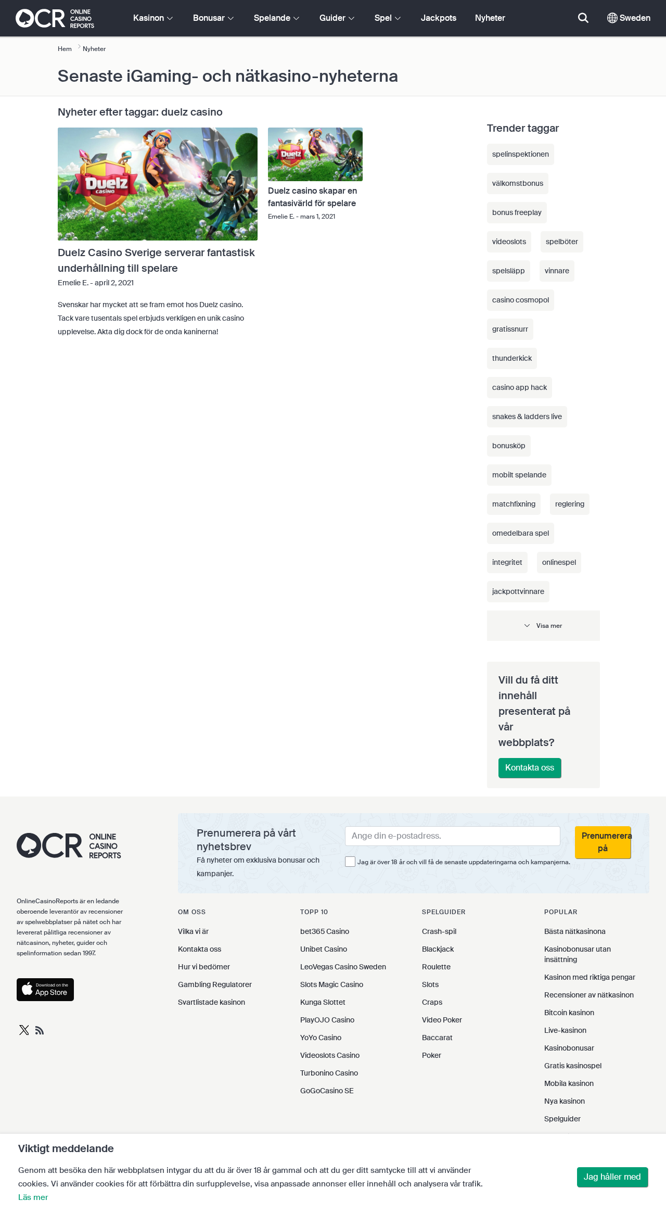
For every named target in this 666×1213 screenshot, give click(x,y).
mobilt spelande (519, 474)
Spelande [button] (273, 17)
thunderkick (512, 358)
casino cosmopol (520, 300)
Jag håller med (612, 1176)
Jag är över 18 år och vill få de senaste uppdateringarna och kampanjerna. (463, 862)
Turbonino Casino (329, 1073)
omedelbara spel (520, 533)
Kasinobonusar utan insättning (577, 954)
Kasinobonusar (569, 1048)
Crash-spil (439, 931)
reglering (569, 504)
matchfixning (513, 504)
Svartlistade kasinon (211, 1002)
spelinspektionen (520, 154)
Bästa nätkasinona (575, 931)
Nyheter (490, 17)
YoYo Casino (320, 1037)
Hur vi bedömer (204, 966)
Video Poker (442, 1020)
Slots (430, 984)
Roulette (436, 966)
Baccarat (437, 1037)
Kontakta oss (529, 767)
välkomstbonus (517, 183)
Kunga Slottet (322, 1002)
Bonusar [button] (210, 17)
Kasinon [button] (149, 17)
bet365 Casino (324, 931)
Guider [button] (333, 17)
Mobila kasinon (569, 1083)
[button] (543, 625)
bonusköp (509, 445)
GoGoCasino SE (327, 1090)
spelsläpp (508, 270)
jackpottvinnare (518, 591)
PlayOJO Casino (327, 1020)
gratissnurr (510, 329)
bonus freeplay (517, 212)
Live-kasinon (565, 1030)
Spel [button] (384, 17)
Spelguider (562, 1118)
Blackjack (438, 949)
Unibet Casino (323, 949)
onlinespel (559, 562)
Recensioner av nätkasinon (589, 995)
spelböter (562, 241)
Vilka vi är (193, 931)
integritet (507, 562)
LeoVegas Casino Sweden (343, 966)
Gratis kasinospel (572, 1065)
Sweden (634, 17)
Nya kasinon (564, 1101)
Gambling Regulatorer (215, 984)
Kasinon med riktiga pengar (589, 977)
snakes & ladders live (527, 416)
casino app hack (519, 387)
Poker (431, 1055)
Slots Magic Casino (331, 984)
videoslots (509, 241)
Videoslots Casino (330, 1055)
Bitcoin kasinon (569, 1012)
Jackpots (438, 17)
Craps (432, 1002)
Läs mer (33, 1197)
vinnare (557, 270)
